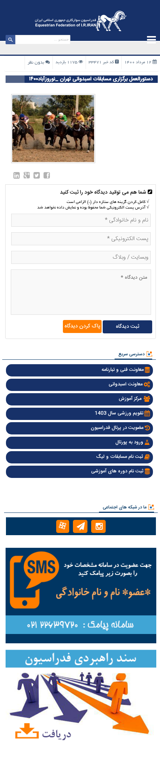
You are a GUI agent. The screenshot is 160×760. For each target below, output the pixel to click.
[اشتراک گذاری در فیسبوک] (47, 177)
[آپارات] (62, 526)
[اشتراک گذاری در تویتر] (36, 177)
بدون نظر (36, 62)
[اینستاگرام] (98, 526)
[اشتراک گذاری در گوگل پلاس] (26, 177)
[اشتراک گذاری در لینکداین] (16, 177)
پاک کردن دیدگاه (82, 326)
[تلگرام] (80, 526)
